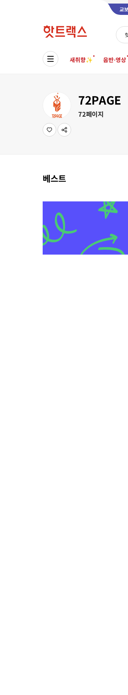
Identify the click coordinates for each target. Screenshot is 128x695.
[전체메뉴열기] (50, 59)
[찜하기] (49, 130)
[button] (64, 130)
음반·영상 (114, 59)
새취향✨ (81, 59)
